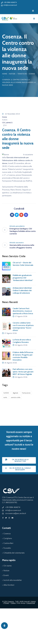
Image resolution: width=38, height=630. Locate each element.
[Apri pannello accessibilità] (4, 625)
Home (4, 74)
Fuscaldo (7, 548)
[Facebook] (12, 215)
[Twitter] (17, 215)
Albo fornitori (8, 585)
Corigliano (7, 538)
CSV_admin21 (7, 122)
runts (5, 397)
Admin (33, 601)
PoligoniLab (30, 603)
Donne (32, 74)
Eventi (6, 575)
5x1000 (6, 393)
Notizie (12, 74)
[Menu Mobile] (33, 11)
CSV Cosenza (9, 601)
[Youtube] (12, 518)
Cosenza (7, 533)
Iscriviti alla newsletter (12, 580)
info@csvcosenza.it (10, 5)
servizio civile (15, 397)
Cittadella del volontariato (13, 553)
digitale (15, 393)
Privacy (6, 603)
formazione (26, 393)
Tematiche (22, 74)
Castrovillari (8, 543)
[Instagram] (9, 518)
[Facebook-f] (3, 518)
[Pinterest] (21, 215)
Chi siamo (7, 566)
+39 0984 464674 (10, 2)
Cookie (13, 603)
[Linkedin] (26, 215)
